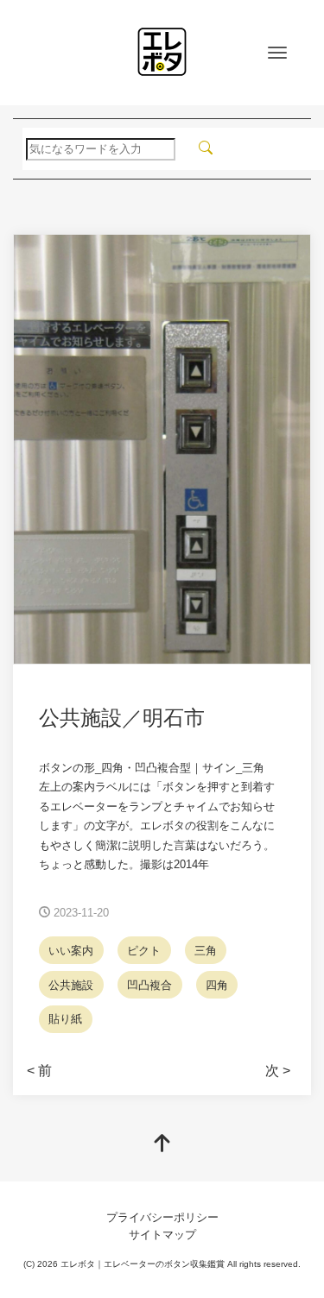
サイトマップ (162, 1234)
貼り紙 (65, 1018)
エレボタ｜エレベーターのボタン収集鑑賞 (142, 1264)
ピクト (144, 950)
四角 (217, 985)
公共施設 (70, 985)
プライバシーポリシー (162, 1217)
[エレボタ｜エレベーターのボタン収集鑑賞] (162, 52)
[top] (162, 1144)
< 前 (39, 1070)
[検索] (206, 149)
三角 (205, 950)
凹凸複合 (149, 985)
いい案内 (70, 950)
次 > (277, 1070)
